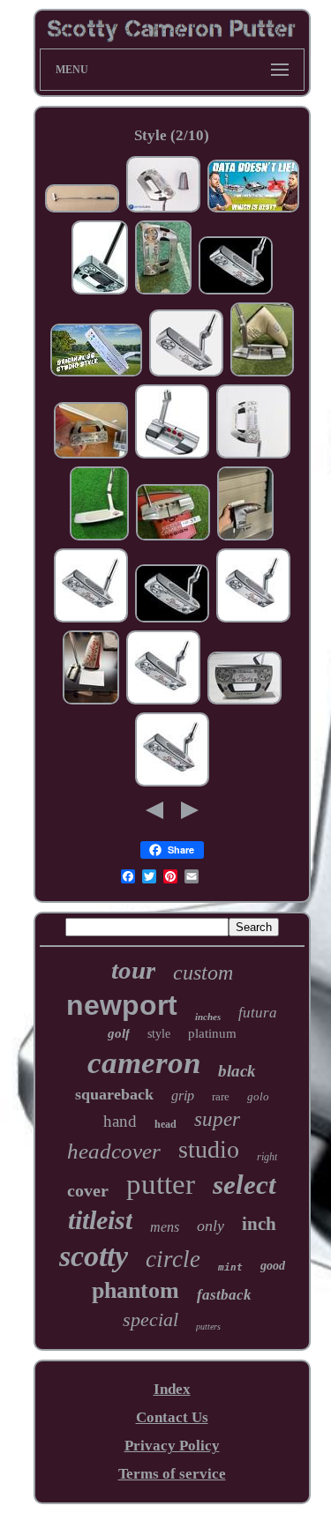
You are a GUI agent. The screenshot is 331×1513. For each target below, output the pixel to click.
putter (160, 1184)
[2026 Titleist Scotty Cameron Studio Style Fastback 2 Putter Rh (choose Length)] (172, 455)
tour (133, 970)
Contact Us (172, 1417)
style (158, 1033)
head (165, 1124)
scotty (93, 1256)
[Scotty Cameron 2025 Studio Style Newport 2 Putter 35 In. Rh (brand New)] (245, 537)
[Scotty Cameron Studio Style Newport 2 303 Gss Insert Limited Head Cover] (262, 373)
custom (203, 972)
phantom (135, 1290)
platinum (212, 1033)
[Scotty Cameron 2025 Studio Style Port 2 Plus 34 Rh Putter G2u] (82, 209)
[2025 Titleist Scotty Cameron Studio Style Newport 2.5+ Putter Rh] (91, 619)
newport (121, 1005)
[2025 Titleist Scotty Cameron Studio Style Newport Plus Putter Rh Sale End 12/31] (163, 701)
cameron (143, 1063)
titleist (100, 1219)
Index (172, 1389)
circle (173, 1259)
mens (164, 1226)
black (237, 1071)
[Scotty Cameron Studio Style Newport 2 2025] (99, 537)
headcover (114, 1151)
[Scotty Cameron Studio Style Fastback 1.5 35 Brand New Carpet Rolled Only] (91, 701)
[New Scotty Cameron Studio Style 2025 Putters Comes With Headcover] (236, 291)
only (210, 1225)
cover (88, 1190)
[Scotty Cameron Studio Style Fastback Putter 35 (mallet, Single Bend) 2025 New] (244, 701)
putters (208, 1326)
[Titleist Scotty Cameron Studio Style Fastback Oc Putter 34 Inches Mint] (100, 291)
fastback (224, 1294)
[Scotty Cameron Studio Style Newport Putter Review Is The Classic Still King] (96, 373)
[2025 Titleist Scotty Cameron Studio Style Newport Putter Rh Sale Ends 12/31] (253, 619)
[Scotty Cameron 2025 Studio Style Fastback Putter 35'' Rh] (163, 291)
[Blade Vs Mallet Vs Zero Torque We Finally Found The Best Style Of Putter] (253, 209)
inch (259, 1223)
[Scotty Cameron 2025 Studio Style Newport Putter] (186, 373)
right (267, 1157)
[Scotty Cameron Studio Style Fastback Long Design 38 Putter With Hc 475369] (163, 209)
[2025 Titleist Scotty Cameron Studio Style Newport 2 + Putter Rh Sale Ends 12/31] (172, 783)
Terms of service (172, 1473)
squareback (114, 1094)
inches (208, 1016)
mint (230, 1267)
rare (220, 1096)
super (217, 1119)
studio (208, 1149)
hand (120, 1121)
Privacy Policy (172, 1445)
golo (258, 1096)
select (244, 1184)
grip (182, 1095)
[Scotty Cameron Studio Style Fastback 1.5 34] (91, 455)
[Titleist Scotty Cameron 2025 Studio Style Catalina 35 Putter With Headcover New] (173, 537)
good (272, 1265)
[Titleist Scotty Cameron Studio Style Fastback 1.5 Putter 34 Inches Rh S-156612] (253, 455)
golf (119, 1033)
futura (257, 1012)
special (150, 1319)
